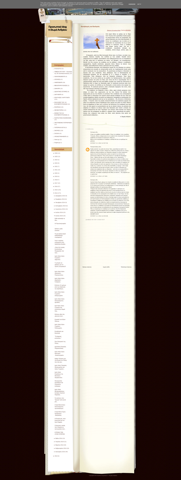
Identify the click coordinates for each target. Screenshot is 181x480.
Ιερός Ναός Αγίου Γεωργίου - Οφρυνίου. (59, 257)
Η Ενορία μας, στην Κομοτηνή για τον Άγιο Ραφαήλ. (60, 420)
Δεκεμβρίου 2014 (60, 196)
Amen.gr (56, 139)
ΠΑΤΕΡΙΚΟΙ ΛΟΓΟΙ (59, 127)
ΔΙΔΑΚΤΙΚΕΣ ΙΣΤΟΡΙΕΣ (60, 91)
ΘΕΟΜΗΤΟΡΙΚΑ (59, 110)
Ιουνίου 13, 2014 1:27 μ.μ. (99, 176)
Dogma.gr (57, 142)
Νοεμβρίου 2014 (60, 199)
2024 (56, 160)
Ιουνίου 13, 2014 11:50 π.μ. (99, 143)
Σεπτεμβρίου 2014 (60, 206)
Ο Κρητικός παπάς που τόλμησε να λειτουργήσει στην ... (60, 427)
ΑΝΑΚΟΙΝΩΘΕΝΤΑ (59, 76)
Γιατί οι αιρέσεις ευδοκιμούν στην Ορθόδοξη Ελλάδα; (60, 242)
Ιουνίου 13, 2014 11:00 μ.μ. (99, 216)
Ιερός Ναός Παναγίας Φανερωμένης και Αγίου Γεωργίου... (61, 367)
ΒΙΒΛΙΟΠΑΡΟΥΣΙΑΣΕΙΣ (60, 85)
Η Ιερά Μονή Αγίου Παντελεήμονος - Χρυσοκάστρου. (60, 406)
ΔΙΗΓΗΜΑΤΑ (57, 94)
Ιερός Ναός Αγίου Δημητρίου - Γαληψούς (59, 280)
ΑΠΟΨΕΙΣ (57, 79)
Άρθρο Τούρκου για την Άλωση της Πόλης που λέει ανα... (61, 360)
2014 (56, 193)
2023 (56, 163)
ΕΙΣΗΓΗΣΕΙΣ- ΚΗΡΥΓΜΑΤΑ (62, 97)
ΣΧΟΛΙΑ (56, 133)
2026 (56, 153)
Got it (139, 4)
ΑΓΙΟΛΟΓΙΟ (57, 68)
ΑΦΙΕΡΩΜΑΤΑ (58, 82)
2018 (56, 180)
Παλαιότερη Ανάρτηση (126, 267)
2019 (56, 176)
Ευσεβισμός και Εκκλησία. (90, 26)
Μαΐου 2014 (58, 438)
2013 (56, 456)
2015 (56, 190)
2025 (56, 156)
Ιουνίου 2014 (59, 216)
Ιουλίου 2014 (59, 212)
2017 (56, 183)
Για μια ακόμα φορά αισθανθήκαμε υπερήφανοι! (60, 235)
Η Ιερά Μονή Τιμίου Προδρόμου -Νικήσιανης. (60, 413)
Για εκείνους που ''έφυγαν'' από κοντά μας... (60, 399)
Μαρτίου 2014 (59, 445)
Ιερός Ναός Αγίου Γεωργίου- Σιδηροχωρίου (59, 293)
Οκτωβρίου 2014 (60, 202)
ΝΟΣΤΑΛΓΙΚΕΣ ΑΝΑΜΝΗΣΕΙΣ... (63, 118)
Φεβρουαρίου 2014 (60, 448)
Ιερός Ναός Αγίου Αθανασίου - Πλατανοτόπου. (59, 273)
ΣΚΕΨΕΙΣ (57, 130)
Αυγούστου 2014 (60, 209)
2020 (56, 173)
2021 (56, 170)
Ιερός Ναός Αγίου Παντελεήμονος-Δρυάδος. (59, 300)
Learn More (132, 4)
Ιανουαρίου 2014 (60, 451)
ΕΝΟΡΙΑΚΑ (57, 107)
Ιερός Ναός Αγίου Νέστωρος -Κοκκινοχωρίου (59, 353)
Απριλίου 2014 (59, 441)
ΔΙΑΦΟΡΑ (57, 88)
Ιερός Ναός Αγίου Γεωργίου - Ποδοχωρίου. (59, 326)
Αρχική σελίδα (106, 267)
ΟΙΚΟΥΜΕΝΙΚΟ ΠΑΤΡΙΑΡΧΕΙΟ (63, 122)
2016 (56, 186)
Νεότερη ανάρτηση (87, 267)
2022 (56, 166)
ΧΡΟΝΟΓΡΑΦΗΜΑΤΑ (60, 136)
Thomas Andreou (94, 146)
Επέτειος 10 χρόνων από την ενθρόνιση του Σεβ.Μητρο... (60, 287)
